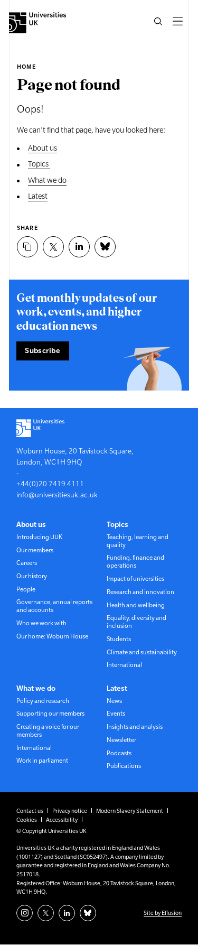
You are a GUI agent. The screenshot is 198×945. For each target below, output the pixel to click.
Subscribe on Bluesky (88, 913)
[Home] (37, 23)
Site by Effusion (163, 913)
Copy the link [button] (27, 246)
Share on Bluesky (105, 246)
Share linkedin (79, 246)
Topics (39, 164)
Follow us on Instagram (24, 913)
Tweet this (53, 246)
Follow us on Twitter (45, 913)
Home (26, 66)
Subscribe (42, 350)
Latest (38, 196)
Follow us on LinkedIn (67, 913)
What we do (47, 180)
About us (42, 148)
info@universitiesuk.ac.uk (57, 494)
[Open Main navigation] (177, 21)
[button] (158, 21)
